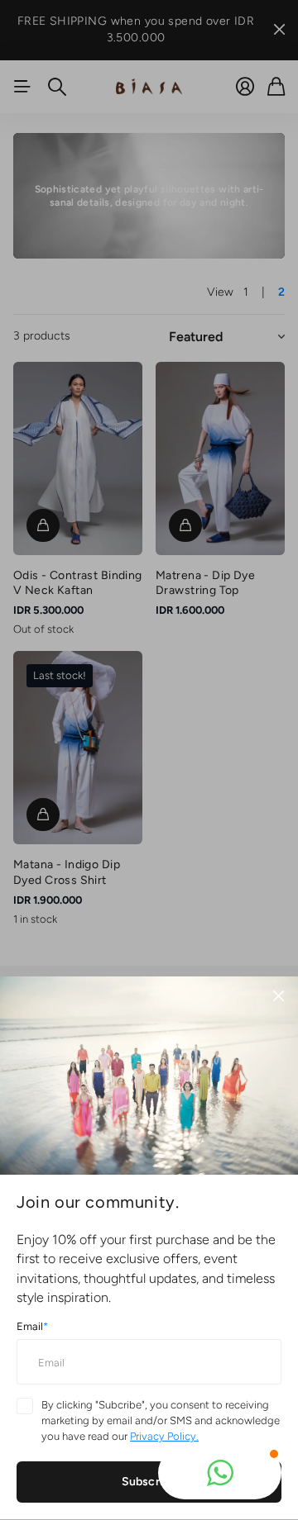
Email (32, 1326)
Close (278, 996)
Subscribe (149, 1482)
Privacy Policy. (164, 1436)
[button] (219, 1472)
